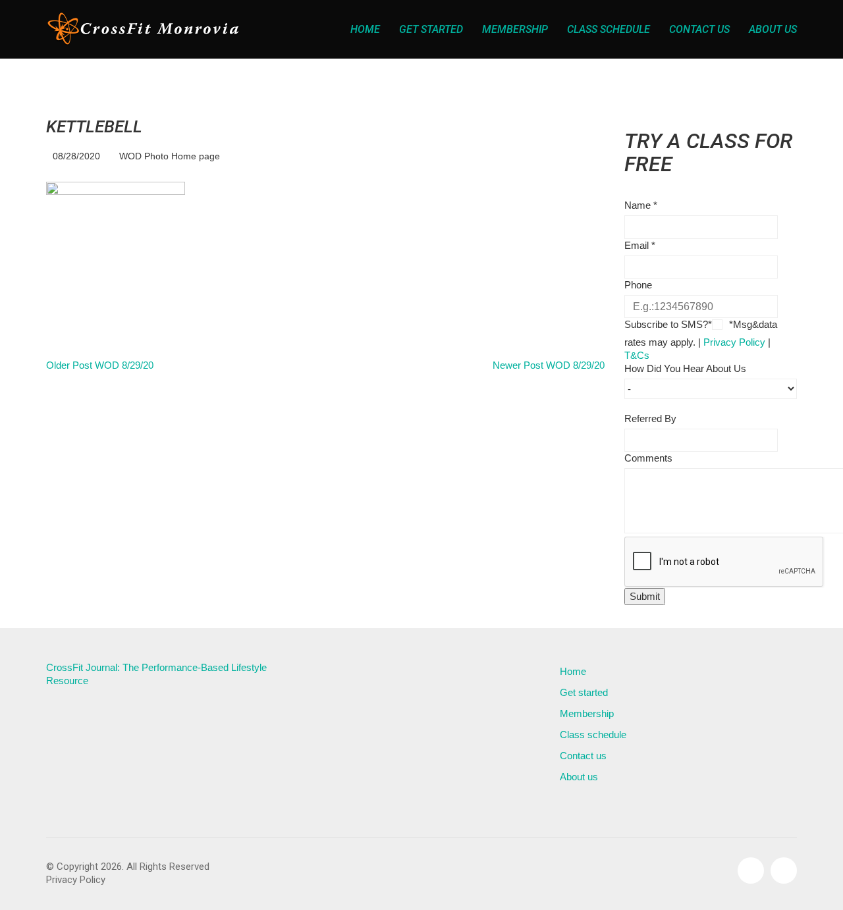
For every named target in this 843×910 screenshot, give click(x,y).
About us (579, 776)
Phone (638, 284)
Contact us (583, 755)
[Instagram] (784, 870)
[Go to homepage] (145, 29)
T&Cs (636, 355)
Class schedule (593, 734)
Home (573, 671)
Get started (584, 692)
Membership (587, 713)
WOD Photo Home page (169, 156)
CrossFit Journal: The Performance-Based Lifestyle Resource (156, 674)
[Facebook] (751, 870)
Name (640, 205)
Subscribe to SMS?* (668, 324)
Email (639, 245)
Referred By (650, 418)
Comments (648, 458)
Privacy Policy (734, 342)
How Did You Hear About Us (685, 368)
